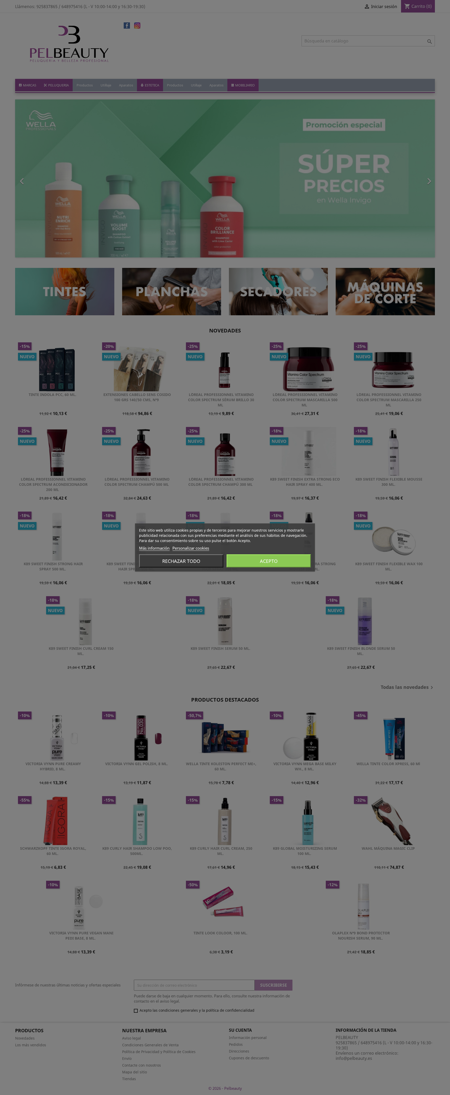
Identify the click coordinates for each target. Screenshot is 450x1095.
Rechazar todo (181, 561)
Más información (154, 548)
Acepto (269, 561)
